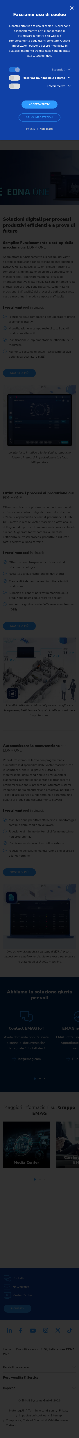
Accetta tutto (39, 104)
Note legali (46, 129)
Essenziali (58, 70)
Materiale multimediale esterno (43, 78)
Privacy (30, 129)
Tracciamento (56, 86)
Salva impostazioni (39, 117)
